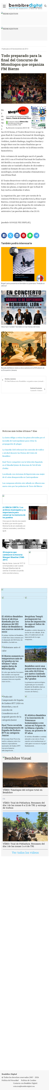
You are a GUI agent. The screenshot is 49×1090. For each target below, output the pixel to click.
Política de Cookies (28, 1080)
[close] (4, 6)
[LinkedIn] (17, 235)
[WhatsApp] (30, 235)
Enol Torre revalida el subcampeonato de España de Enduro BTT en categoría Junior (12, 730)
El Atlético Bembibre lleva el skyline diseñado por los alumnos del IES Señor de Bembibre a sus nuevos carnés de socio (12, 624)
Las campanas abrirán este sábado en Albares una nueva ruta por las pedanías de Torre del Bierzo (23, 485)
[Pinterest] (23, 235)
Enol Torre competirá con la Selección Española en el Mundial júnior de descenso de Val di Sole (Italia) (22, 465)
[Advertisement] (24, 963)
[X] (10, 235)
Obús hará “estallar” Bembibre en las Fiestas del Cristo (20, 327)
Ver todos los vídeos (25, 852)
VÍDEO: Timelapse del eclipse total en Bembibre (22, 791)
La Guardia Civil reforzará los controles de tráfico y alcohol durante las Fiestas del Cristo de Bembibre (23, 452)
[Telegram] (36, 235)
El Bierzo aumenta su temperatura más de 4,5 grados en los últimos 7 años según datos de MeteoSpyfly (13, 662)
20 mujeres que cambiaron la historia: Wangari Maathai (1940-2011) (13, 556)
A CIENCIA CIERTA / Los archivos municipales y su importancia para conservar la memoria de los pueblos (14, 512)
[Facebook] (4, 235)
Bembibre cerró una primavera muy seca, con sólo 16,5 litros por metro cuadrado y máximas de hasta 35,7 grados (36, 672)
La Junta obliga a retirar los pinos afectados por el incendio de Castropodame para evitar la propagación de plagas (23, 440)
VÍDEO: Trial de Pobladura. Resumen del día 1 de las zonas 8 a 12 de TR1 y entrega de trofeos (24, 805)
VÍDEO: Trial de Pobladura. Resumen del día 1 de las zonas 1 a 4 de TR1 (24, 845)
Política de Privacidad (10, 1080)
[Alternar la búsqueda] (45, 6)
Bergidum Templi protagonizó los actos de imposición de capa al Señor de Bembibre (35, 621)
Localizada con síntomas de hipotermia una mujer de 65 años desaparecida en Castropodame (23, 476)
